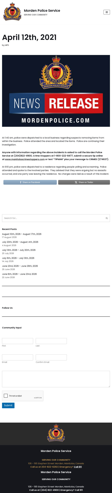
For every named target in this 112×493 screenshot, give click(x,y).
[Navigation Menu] (107, 12)
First (4, 346)
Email (4, 362)
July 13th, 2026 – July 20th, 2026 (19, 250)
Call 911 (78, 466)
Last (38, 346)
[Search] (107, 218)
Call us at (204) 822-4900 (44, 490)
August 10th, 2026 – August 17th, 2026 (21, 234)
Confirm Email (42, 362)
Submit (8, 405)
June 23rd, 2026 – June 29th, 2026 (20, 266)
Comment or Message (15, 368)
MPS (7, 45)
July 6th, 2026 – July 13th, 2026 (18, 258)
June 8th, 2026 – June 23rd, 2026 (19, 274)
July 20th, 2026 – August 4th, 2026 (20, 242)
